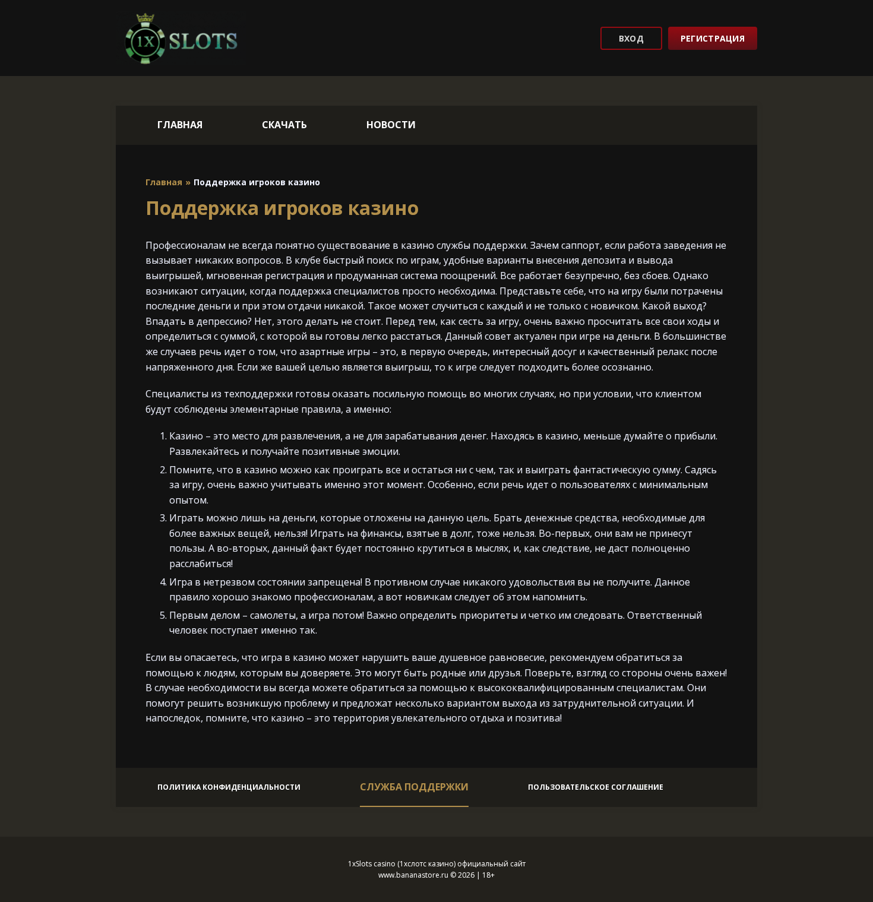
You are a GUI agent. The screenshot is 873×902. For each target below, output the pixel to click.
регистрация (713, 38)
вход (631, 38)
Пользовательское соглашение (595, 787)
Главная (180, 124)
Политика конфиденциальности (229, 787)
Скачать (284, 124)
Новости (391, 124)
